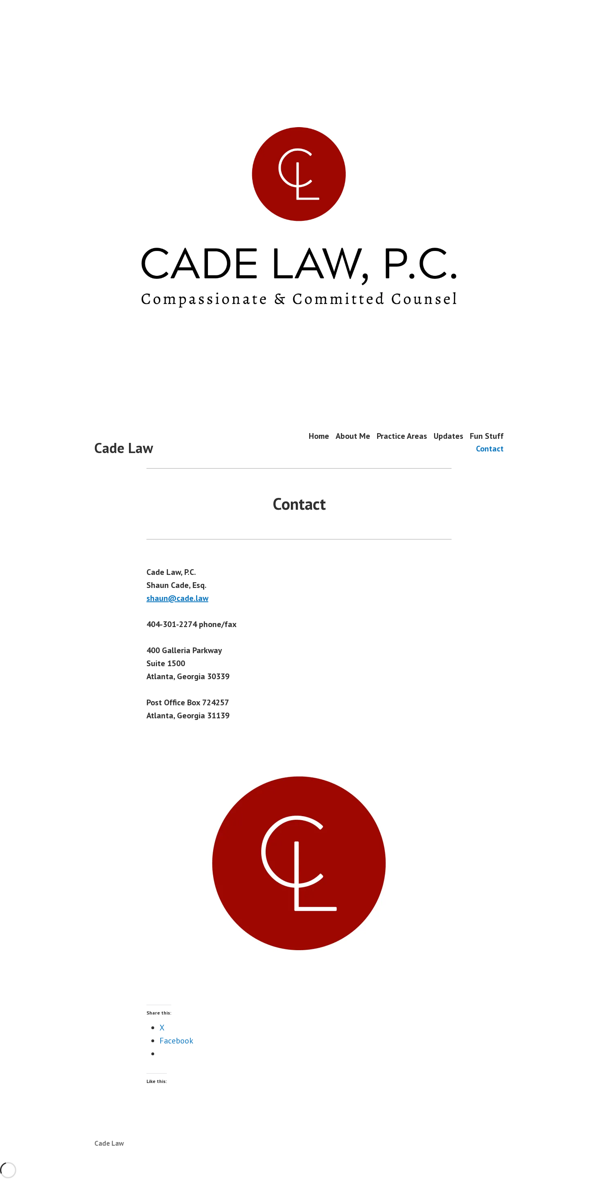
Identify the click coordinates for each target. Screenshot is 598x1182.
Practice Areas (402, 436)
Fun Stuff (487, 436)
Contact (490, 449)
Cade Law (123, 447)
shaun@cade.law (177, 598)
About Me (353, 436)
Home (319, 436)
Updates (448, 436)
